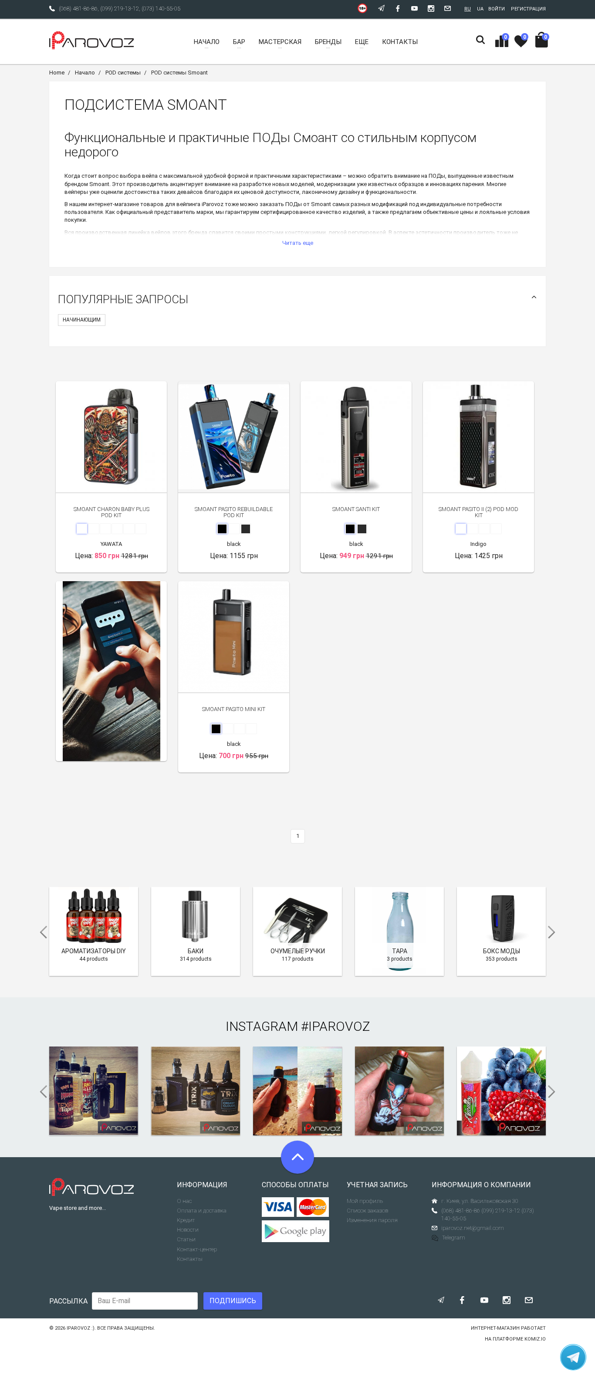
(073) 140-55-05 (161, 8)
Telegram (453, 1237)
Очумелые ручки (297, 951)
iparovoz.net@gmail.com (472, 1228)
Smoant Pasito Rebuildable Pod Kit (234, 512)
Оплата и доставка (202, 1210)
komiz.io (535, 1339)
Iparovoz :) (81, 1328)
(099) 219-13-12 (119, 8)
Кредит (186, 1220)
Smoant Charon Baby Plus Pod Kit (111, 512)
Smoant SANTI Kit (356, 509)
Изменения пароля (372, 1220)
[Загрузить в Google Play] (298, 1231)
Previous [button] (40, 932)
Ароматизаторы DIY (93, 951)
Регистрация (528, 9)
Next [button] (554, 932)
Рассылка (68, 1301)
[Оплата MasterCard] (313, 1207)
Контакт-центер (197, 1249)
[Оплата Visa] (278, 1207)
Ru (467, 9)
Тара (399, 951)
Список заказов (367, 1210)
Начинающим (82, 320)
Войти (496, 9)
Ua (480, 9)
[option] (111, 671)
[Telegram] (573, 1357)
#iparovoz (335, 1026)
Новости (188, 1229)
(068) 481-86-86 (78, 8)
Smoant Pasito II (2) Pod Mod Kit (478, 512)
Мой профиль (365, 1201)
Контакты (190, 1259)
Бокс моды (501, 951)
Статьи (186, 1239)
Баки (195, 951)
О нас (184, 1201)
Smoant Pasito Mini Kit (233, 709)
